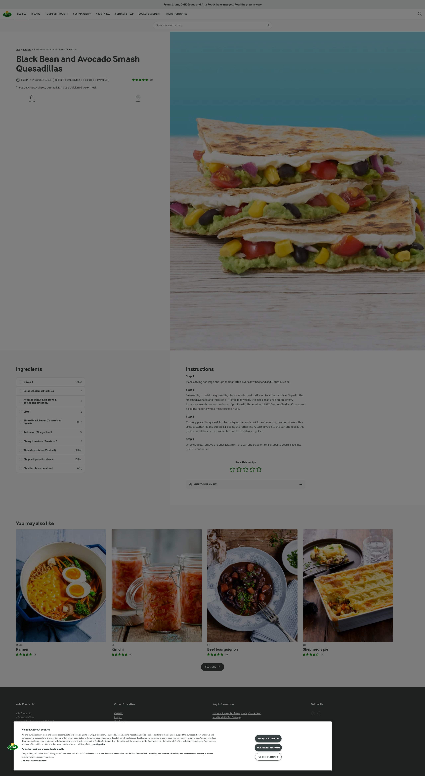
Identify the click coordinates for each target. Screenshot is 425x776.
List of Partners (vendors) (34, 760)
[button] (12, 747)
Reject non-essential (268, 747)
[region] (172, 746)
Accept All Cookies (268, 738)
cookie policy (99, 744)
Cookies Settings (268, 756)
